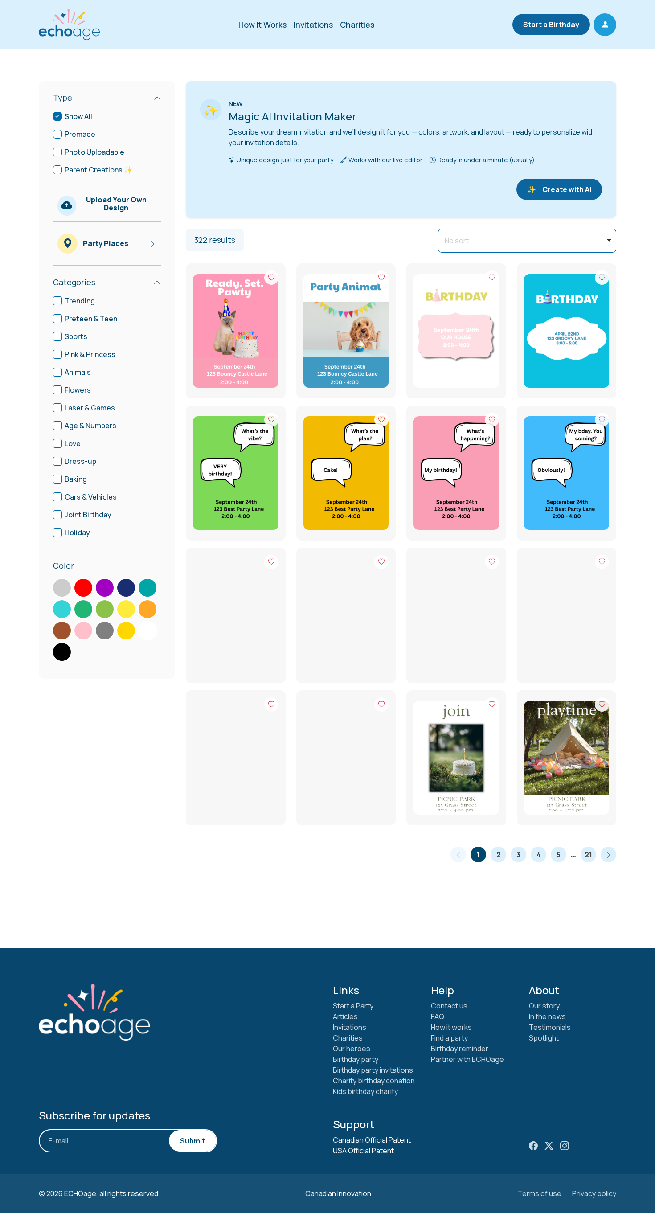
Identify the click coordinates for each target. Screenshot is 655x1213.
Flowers (78, 390)
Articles (345, 1016)
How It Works (262, 24)
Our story (544, 1006)
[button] (605, 24)
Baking (76, 479)
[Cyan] (147, 588)
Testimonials (550, 1027)
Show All (78, 116)
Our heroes (351, 1048)
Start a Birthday (551, 24)
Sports (76, 336)
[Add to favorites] (271, 277)
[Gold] (126, 630)
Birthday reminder (459, 1048)
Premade (80, 134)
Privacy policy (594, 1193)
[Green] (105, 609)
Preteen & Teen (91, 319)
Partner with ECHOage (467, 1059)
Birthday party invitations (373, 1070)
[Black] (62, 652)
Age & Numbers (90, 425)
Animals (78, 372)
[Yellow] (126, 609)
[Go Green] (83, 609)
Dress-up (80, 461)
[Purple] (105, 588)
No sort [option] (457, 241)
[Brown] (62, 630)
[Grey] (105, 630)
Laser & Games (90, 408)
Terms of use (539, 1193)
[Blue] (126, 588)
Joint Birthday (88, 515)
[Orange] (147, 609)
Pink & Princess (90, 354)
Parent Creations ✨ (99, 170)
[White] (147, 630)
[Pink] (83, 630)
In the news (547, 1016)
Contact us (449, 1006)
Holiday (77, 532)
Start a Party (353, 1006)
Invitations (313, 24)
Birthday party (355, 1059)
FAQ (437, 1016)
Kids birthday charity (365, 1091)
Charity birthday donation (374, 1081)
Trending (80, 301)
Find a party (449, 1038)
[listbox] (527, 241)
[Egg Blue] (62, 609)
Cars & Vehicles (91, 497)
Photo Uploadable (94, 152)
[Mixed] (62, 588)
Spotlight (544, 1038)
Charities (357, 24)
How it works (451, 1027)
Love (73, 443)
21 (588, 855)
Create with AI (559, 189)
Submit (192, 1141)
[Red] (83, 588)
